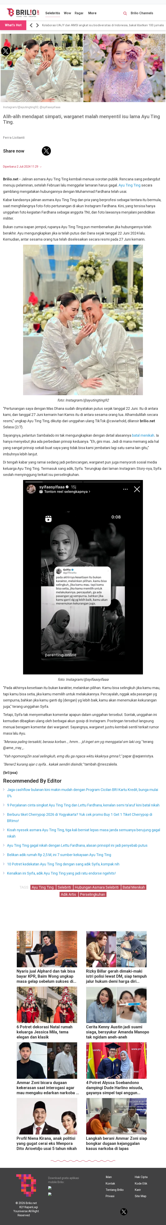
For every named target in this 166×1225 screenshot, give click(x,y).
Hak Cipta (141, 1177)
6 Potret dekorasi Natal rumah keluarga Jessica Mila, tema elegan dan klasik (44, 1032)
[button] (31, 25)
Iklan (109, 1177)
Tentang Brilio (115, 1190)
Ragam (80, 13)
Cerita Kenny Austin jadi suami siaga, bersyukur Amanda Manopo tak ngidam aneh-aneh (117, 1032)
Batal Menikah (134, 887)
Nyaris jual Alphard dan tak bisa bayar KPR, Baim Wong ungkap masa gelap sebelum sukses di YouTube (46, 977)
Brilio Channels (142, 13)
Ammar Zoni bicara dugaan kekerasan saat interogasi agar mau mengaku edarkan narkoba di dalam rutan (48, 1088)
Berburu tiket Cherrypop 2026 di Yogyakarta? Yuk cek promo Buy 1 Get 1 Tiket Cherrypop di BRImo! (79, 817)
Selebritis (52, 13)
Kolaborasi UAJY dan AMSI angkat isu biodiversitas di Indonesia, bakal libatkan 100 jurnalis (103, 25)
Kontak (110, 1183)
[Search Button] (125, 14)
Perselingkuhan (92, 894)
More (92, 13)
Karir (138, 1190)
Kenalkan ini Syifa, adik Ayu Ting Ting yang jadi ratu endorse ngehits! (61, 873)
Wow (67, 13)
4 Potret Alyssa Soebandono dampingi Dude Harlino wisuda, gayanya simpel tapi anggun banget (114, 1088)
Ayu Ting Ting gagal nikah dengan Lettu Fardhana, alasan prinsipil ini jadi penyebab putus (77, 845)
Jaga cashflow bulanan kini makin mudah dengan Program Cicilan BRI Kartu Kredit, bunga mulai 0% (82, 793)
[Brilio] (23, 12)
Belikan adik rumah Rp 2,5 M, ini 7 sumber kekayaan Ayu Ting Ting (59, 855)
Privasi (110, 1196)
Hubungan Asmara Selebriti (97, 887)
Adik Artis (69, 894)
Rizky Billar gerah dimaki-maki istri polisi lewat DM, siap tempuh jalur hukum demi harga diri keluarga (116, 977)
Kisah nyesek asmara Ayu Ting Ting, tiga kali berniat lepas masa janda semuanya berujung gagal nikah (83, 833)
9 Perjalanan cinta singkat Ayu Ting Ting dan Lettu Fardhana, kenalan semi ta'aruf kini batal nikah (83, 805)
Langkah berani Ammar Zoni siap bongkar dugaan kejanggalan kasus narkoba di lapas (116, 1143)
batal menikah (143, 435)
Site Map (140, 1196)
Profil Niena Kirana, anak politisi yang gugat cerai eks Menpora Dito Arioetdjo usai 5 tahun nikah (47, 1143)
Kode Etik (141, 1183)
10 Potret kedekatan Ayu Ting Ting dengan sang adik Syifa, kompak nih (63, 864)
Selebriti (65, 887)
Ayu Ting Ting (129, 185)
